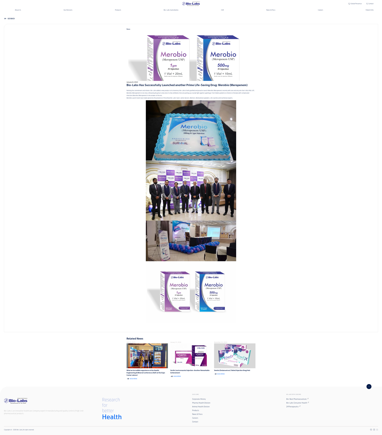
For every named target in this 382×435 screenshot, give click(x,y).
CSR (222, 10)
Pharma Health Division (201, 403)
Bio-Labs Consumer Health (296, 403)
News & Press (270, 10)
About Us (18, 10)
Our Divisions (68, 10)
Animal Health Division (201, 407)
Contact (371, 4)
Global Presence (356, 4)
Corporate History (199, 399)
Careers (320, 10)
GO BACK (11, 18)
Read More (133, 379)
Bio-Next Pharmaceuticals (296, 399)
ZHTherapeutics (292, 407)
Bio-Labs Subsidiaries (171, 10)
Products (118, 10)
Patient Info (370, 10)
